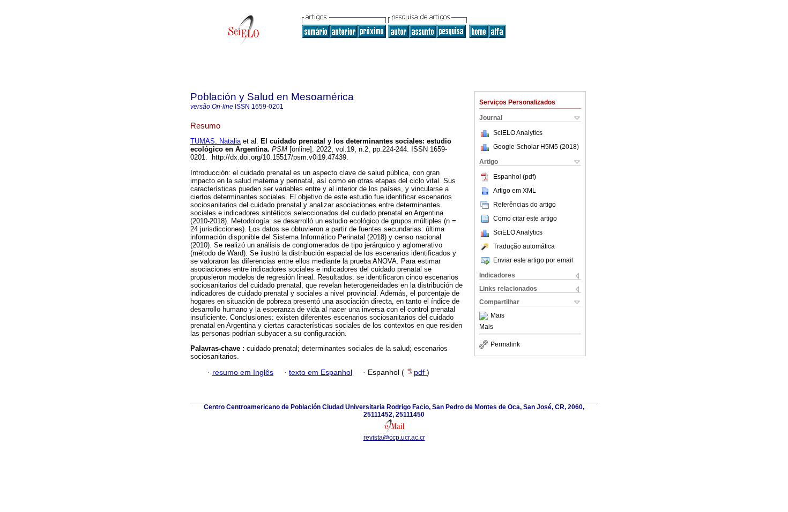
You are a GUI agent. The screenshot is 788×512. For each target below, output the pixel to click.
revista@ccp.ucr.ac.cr (394, 437)
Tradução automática (524, 246)
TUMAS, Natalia (215, 141)
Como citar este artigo (525, 218)
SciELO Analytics (517, 133)
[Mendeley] (484, 316)
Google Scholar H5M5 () (536, 146)
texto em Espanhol (320, 372)
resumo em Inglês (242, 372)
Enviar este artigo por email (533, 260)
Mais (497, 316)
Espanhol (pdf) (514, 176)
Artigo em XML (514, 190)
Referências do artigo (524, 204)
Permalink (505, 344)
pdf (420, 372)
